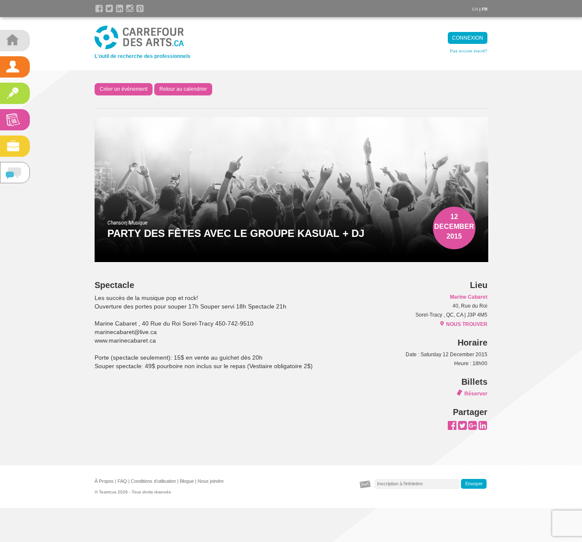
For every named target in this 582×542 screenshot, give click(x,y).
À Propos (104, 481)
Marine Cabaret (468, 297)
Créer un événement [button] (123, 89)
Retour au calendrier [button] (183, 89)
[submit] (474, 484)
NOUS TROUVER (466, 324)
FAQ (122, 481)
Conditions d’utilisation (153, 481)
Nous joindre (211, 481)
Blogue (187, 481)
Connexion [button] (467, 38)
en (475, 9)
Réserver (475, 394)
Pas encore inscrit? (468, 51)
